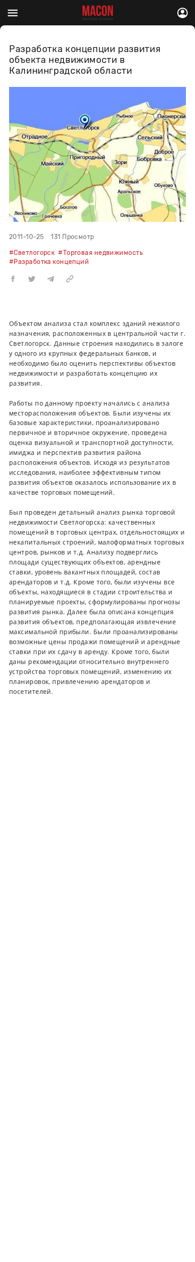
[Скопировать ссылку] (69, 278)
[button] (12, 278)
